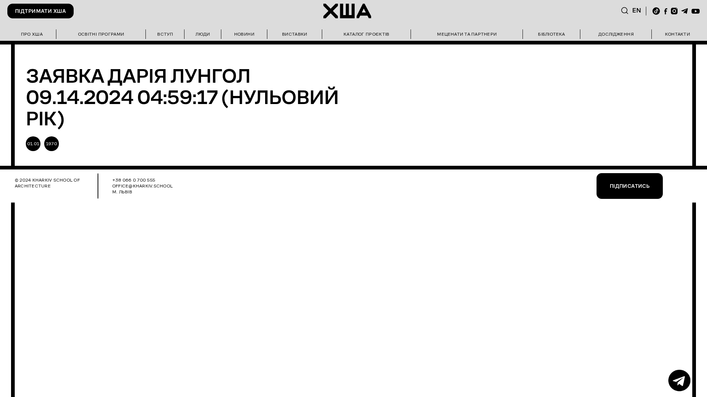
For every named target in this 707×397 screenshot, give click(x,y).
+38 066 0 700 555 (133, 180)
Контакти (677, 34)
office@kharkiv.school (142, 186)
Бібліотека (551, 34)
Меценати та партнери (467, 34)
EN (636, 10)
